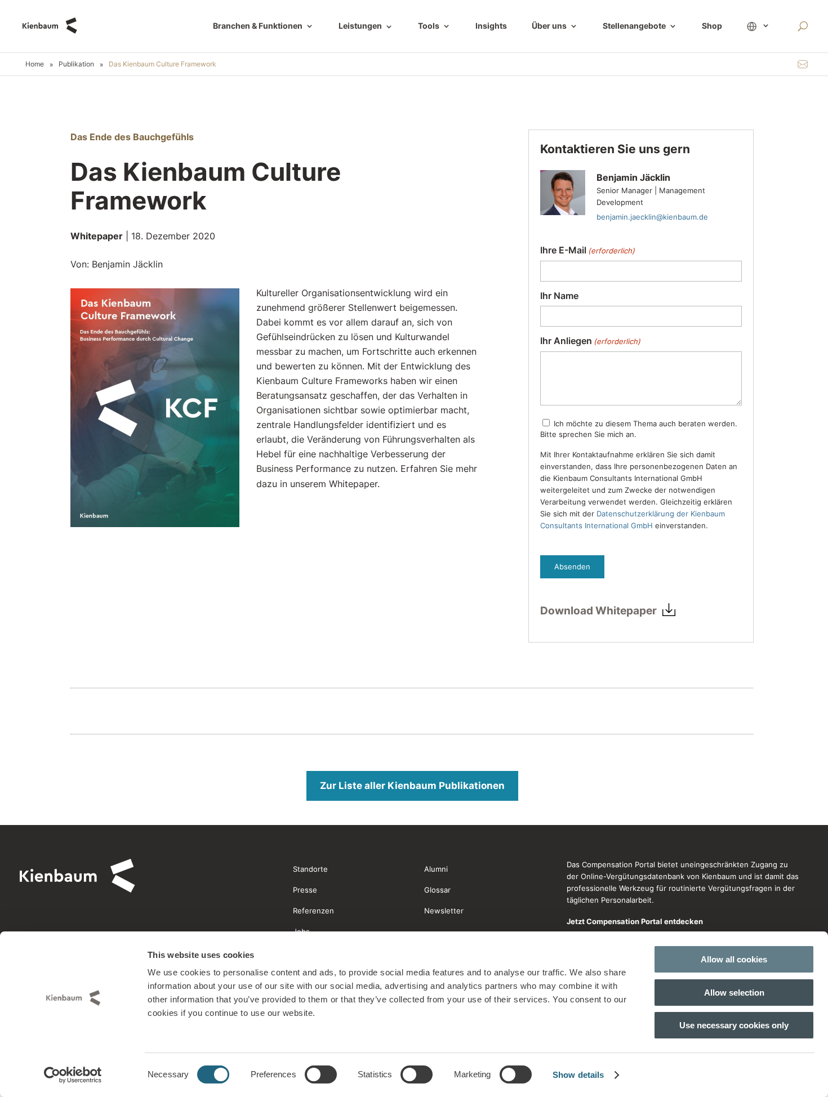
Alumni (436, 868)
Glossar (437, 889)
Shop (712, 26)
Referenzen (313, 910)
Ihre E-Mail (587, 250)
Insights (491, 26)
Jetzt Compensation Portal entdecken (635, 921)
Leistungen (366, 26)
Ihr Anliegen (590, 341)
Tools (428, 26)
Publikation (76, 64)
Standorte (310, 868)
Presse (305, 889)
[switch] (321, 1074)
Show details (578, 1075)
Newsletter (444, 910)
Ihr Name (559, 296)
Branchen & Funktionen (257, 26)
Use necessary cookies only (734, 1025)
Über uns (549, 26)
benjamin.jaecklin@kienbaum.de (652, 216)
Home (34, 64)
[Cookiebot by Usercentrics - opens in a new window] (73, 1075)
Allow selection (734, 992)
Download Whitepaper (598, 610)
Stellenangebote (634, 26)
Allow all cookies (734, 959)
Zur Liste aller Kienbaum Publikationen (412, 785)
